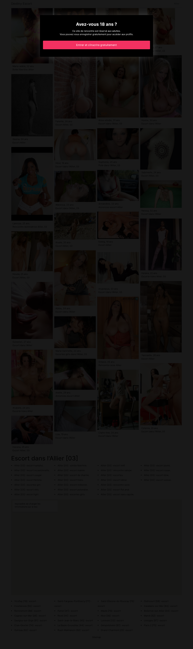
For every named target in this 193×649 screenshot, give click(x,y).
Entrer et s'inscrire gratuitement (96, 45)
